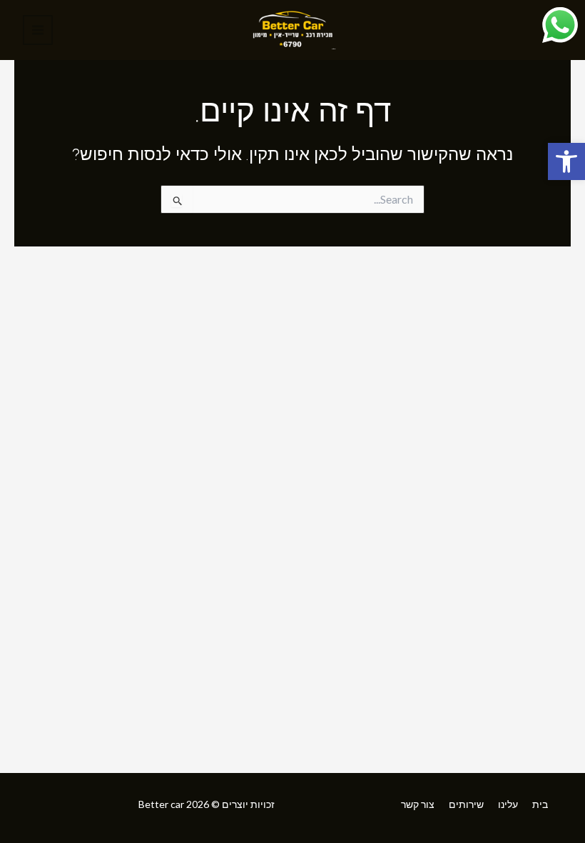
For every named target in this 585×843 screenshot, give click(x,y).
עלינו (508, 804)
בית (540, 804)
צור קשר (417, 804)
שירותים (466, 804)
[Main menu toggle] (38, 30)
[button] (566, 161)
